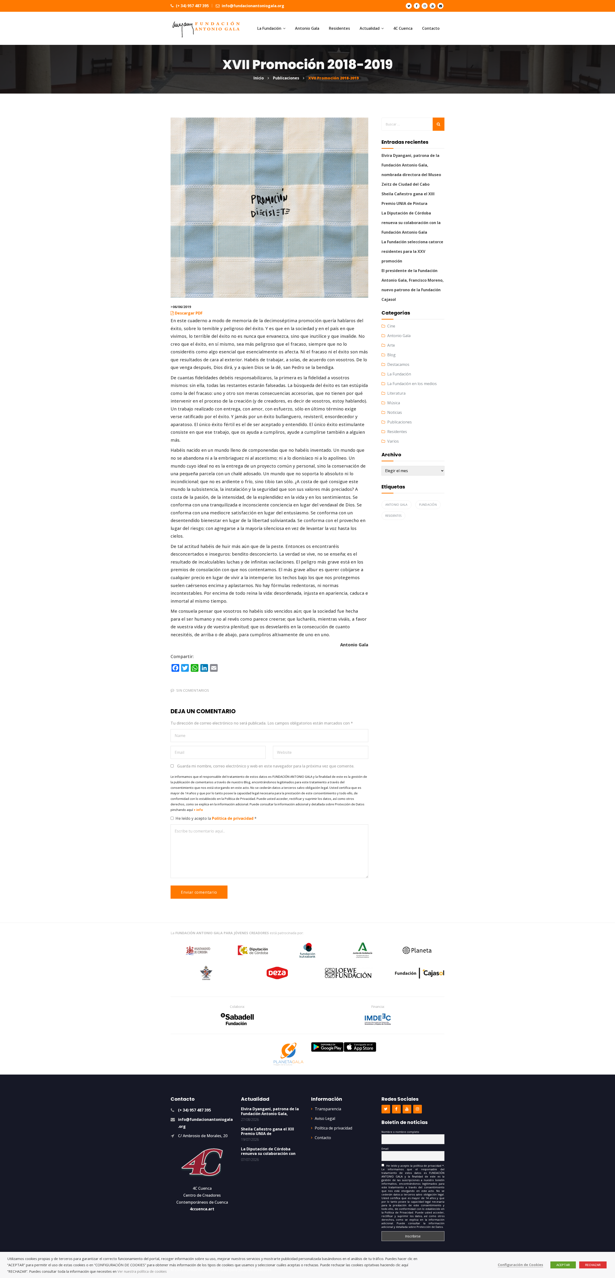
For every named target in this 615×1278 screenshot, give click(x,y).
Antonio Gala (399, 335)
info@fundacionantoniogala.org (252, 5)
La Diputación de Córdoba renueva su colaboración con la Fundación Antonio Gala (411, 222)
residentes (393, 516)
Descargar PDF (189, 313)
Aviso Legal (325, 1118)
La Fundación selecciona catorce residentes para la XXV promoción (412, 251)
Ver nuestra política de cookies (142, 1271)
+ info (198, 810)
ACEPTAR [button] (563, 1265)
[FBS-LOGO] (237, 1019)
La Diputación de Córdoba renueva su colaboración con (268, 1151)
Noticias (394, 412)
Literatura (396, 393)
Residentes (397, 431)
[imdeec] (377, 1019)
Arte (391, 345)
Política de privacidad (233, 818)
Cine (391, 326)
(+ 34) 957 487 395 (192, 5)
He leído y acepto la (216, 818)
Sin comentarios (192, 690)
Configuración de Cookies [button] (520, 1264)
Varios (393, 441)
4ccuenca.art (202, 1209)
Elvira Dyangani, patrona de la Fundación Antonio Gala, (270, 1111)
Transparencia (328, 1109)
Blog (391, 354)
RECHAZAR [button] (593, 1265)
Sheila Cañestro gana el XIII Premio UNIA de (267, 1131)
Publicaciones (399, 422)
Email (384, 1148)
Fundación (428, 505)
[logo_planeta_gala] (288, 1054)
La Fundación (399, 374)
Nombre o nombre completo (400, 1132)
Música (393, 402)
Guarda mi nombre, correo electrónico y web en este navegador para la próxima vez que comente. (265, 766)
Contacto (323, 1137)
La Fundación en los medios (412, 383)
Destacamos (398, 364)
